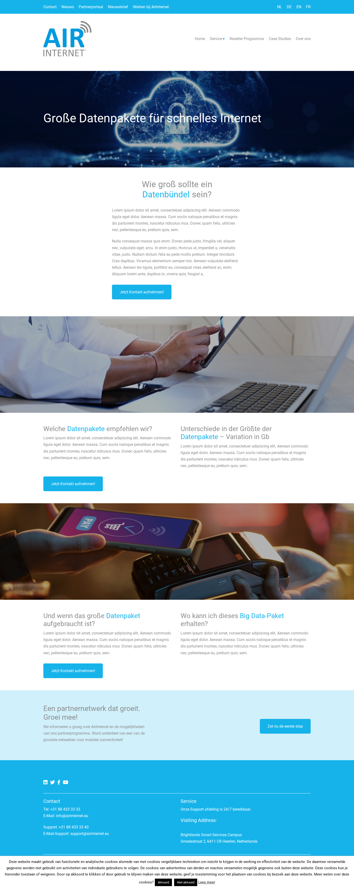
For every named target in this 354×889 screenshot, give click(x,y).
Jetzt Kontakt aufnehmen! (142, 292)
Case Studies (280, 38)
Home (200, 38)
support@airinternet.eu (89, 833)
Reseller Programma (246, 38)
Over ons (303, 38)
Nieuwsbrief (118, 7)
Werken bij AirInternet (151, 7)
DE (289, 7)
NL (279, 7)
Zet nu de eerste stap (285, 726)
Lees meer (206, 882)
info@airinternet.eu (72, 815)
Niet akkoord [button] (185, 882)
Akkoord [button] (163, 882)
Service (216, 38)
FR (308, 7)
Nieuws (67, 7)
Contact (50, 7)
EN (298, 7)
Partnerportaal (91, 7)
